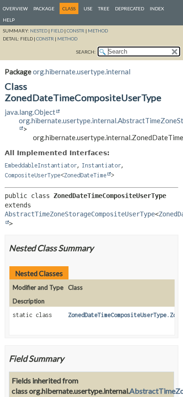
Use (88, 8)
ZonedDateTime (85, 175)
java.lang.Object (30, 112)
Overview (15, 8)
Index (157, 8)
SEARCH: (86, 52)
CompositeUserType (33, 175)
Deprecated (129, 8)
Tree (103, 8)
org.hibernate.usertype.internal (81, 71)
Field (57, 30)
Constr (75, 30)
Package (43, 8)
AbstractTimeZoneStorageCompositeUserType (80, 214)
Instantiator (101, 165)
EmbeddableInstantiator (41, 165)
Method (98, 30)
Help (9, 20)
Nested (38, 30)
